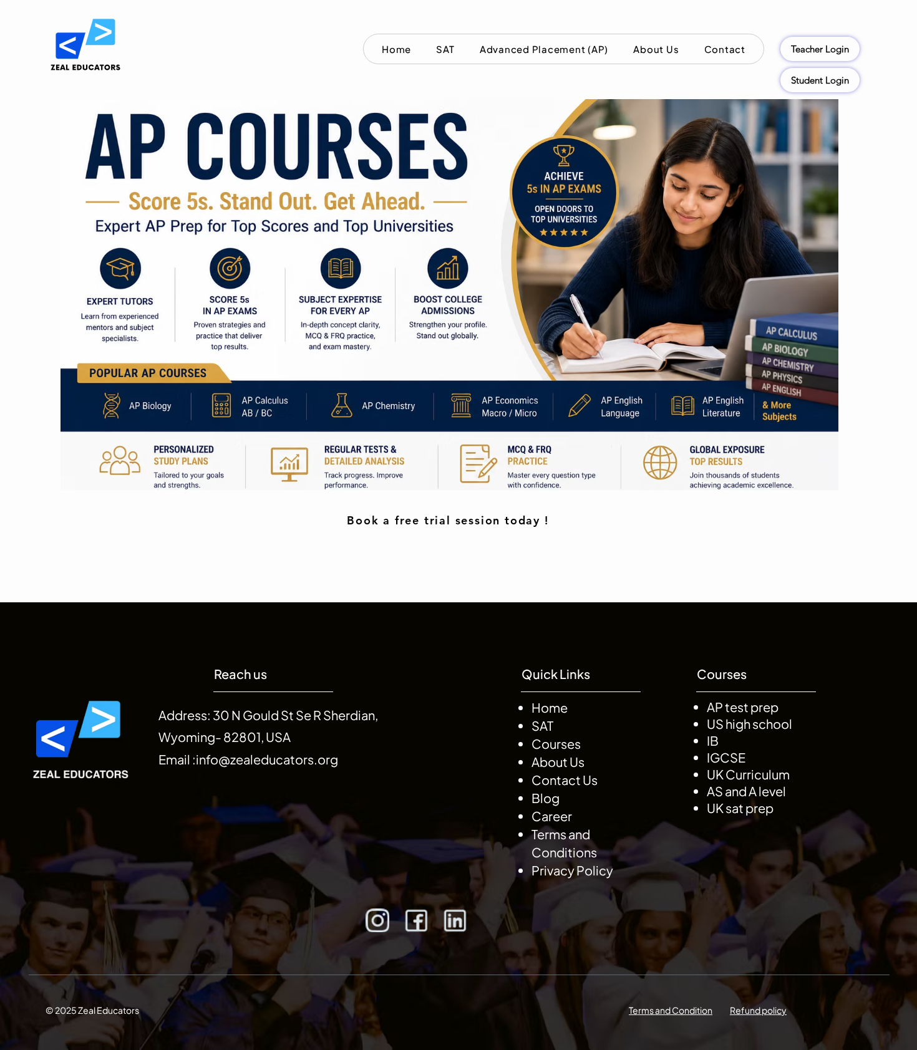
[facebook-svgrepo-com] (416, 920)
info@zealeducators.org (267, 759)
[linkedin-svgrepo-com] (455, 920)
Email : (177, 759)
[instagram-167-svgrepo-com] (377, 920)
